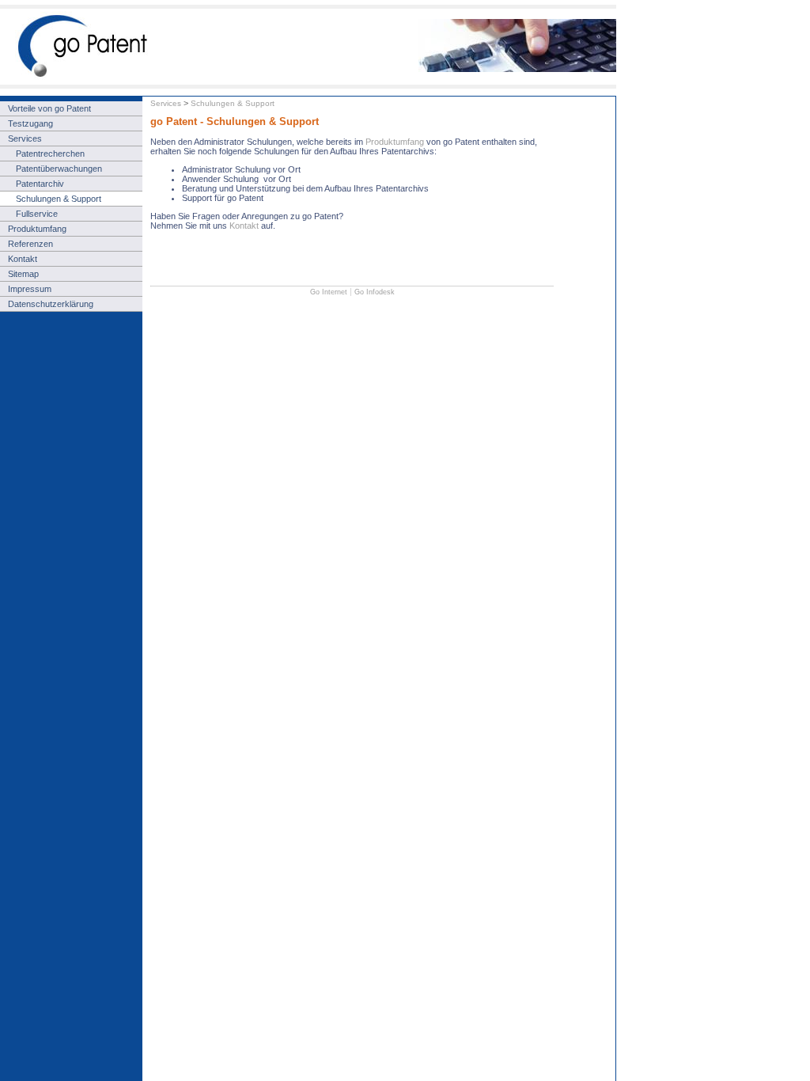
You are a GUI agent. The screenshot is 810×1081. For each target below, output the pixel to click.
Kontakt (244, 225)
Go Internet (328, 292)
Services (165, 103)
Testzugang (30, 123)
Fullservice (37, 213)
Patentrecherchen (50, 153)
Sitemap (23, 274)
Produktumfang (395, 141)
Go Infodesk (374, 292)
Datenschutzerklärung (50, 304)
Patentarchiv (40, 183)
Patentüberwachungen (59, 168)
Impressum (29, 289)
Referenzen (30, 243)
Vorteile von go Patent (49, 108)
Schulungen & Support (232, 103)
